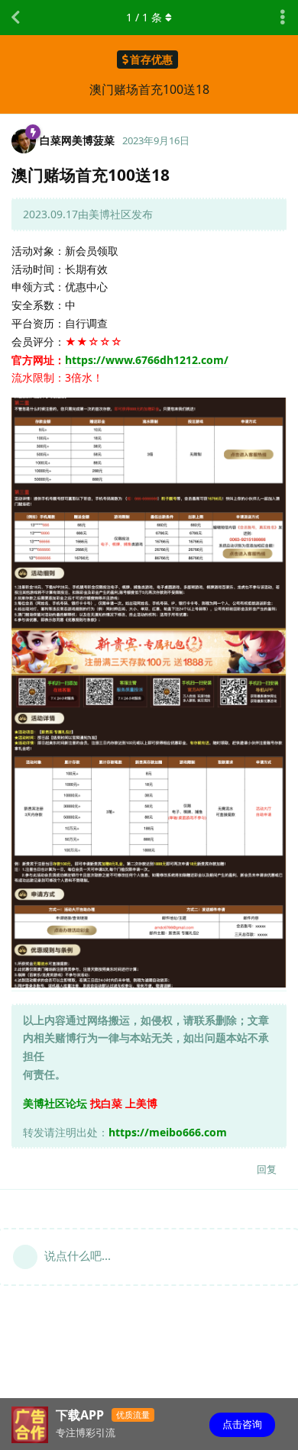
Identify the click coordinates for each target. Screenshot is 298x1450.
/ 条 (144, 17)
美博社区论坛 (55, 1103)
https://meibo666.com (168, 1132)
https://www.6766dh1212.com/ (146, 360)
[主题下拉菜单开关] (282, 17)
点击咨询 (242, 1424)
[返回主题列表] (15, 17)
